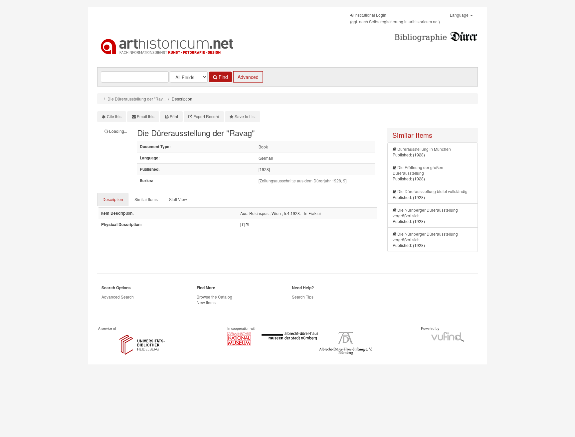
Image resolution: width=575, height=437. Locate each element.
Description (112, 199)
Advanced (248, 77)
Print (174, 116)
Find (222, 77)
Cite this (114, 116)
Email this (145, 116)
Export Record (206, 116)
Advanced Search (117, 297)
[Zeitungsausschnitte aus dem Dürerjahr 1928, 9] (302, 180)
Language (460, 15)
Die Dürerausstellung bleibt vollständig (432, 191)
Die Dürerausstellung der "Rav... (136, 99)
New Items (206, 302)
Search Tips (302, 297)
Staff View (178, 199)
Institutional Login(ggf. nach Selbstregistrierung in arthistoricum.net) (395, 18)
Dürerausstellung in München (424, 149)
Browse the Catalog (214, 297)
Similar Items (146, 199)
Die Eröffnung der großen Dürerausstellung (418, 170)
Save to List (245, 116)
